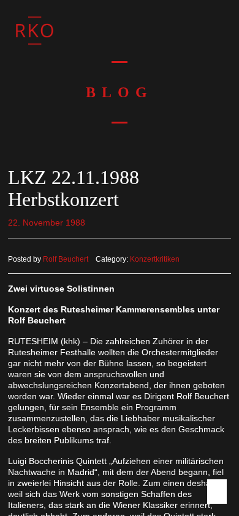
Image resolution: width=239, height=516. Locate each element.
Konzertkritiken (155, 259)
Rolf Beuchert (65, 259)
